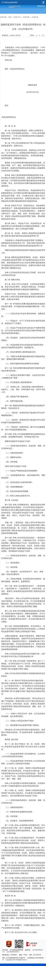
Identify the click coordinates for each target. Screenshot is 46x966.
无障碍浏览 (41, 6)
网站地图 (5, 950)
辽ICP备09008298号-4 (13, 952)
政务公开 (17, 17)
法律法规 (26, 17)
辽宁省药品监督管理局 (9, 2)
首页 (9, 17)
